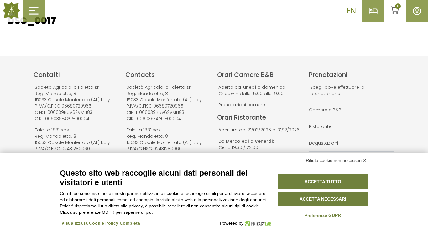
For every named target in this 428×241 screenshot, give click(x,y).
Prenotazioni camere (241, 105)
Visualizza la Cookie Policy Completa (100, 223)
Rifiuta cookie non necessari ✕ (336, 160)
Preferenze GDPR (323, 215)
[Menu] (34, 10)
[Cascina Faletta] (11, 10)
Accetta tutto (323, 181)
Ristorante (320, 126)
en (351, 11)
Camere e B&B (325, 110)
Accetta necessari (323, 198)
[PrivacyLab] (257, 223)
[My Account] (417, 11)
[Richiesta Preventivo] (373, 11)
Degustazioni (323, 143)
